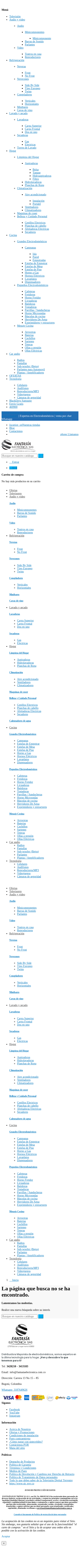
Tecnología (15, 378)
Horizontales (32, 104)
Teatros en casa (33, 54)
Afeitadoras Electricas (37, 228)
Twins (28, 91)
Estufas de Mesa (34, 266)
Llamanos (69, 434)
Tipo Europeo (32, 88)
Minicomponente (42, 38)
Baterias (29, 335)
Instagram (14, 1415)
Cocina (13, 235)
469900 (13, 407)
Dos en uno (31, 132)
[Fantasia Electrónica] (19, 452)
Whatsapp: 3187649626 (14, 1389)
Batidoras (30, 303)
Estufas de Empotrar (36, 263)
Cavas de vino (24, 110)
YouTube (14, 1412)
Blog (12, 428)
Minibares (22, 107)
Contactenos (16, 431)
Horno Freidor (33, 297)
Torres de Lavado (26, 147)
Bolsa (36, 169)
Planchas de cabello (35, 225)
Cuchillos (30, 338)
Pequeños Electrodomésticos (32, 285)
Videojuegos (23, 394)
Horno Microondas (35, 313)
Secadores (30, 232)
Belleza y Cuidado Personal (32, 216)
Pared (36, 257)
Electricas (30, 144)
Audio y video (17, 19)
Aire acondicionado (35, 194)
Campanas (30, 247)
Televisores (15, 891)
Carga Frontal (32, 128)
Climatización (24, 188)
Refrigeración (16, 60)
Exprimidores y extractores (40, 322)
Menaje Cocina (25, 325)
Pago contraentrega (19, 1438)
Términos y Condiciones (22, 1467)
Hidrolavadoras (33, 182)
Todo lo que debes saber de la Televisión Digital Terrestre (41, 1480)
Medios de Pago (18, 1471)
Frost (27, 72)
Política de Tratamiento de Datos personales (33, 1477)
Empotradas (39, 260)
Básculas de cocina (35, 316)
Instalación (38, 200)
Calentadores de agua (20, 721)
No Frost (30, 75)
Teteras (29, 344)
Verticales (30, 100)
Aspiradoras (31, 163)
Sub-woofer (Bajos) (28, 366)
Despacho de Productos (22, 1461)
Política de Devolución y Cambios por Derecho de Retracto (41, 1474)
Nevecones (23, 79)
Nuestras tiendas (24, 424)
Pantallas (22, 363)
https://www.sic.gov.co (21, 1483)
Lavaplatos (31, 278)
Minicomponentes (34, 32)
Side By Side (32, 85)
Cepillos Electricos (35, 222)
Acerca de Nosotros (20, 1429)
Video (20, 47)
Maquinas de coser (27, 213)
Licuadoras (31, 300)
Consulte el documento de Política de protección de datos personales (40, 1514)
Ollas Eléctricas (33, 350)
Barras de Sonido (34, 41)
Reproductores (33, 57)
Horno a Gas (32, 272)
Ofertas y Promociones (21, 1432)
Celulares (22, 385)
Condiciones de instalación (23, 1435)
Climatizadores (33, 210)
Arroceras (30, 332)
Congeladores (24, 94)
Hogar (12, 150)
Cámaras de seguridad (29, 397)
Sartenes (29, 341)
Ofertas (13, 888)
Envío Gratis (16, 403)
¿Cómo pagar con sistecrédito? (26, 1441)
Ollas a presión (33, 347)
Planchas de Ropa (34, 185)
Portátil (37, 203)
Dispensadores (32, 282)
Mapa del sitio (17, 1448)
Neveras (21, 66)
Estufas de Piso (33, 269)
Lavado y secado (18, 113)
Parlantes (30, 44)
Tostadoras (31, 307)
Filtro (36, 178)
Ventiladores (31, 207)
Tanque (37, 172)
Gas (27, 141)
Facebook (14, 1409)
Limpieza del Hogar (28, 157)
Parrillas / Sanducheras (37, 310)
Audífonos (23, 388)
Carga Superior (33, 125)
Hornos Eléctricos (34, 275)
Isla (35, 253)
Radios (20, 360)
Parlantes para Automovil (31, 369)
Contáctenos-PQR (19, 1444)
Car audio (14, 353)
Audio (20, 25)
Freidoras (30, 294)
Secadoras (22, 135)
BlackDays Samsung (20, 400)
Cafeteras (30, 291)
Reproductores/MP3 (28, 391)
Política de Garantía (20, 1464)
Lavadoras (22, 119)
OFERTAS (15, 375)
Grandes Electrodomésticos (32, 241)
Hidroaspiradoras (42, 175)
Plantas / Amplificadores (30, 372)
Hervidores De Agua (36, 319)
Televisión (15, 16)
